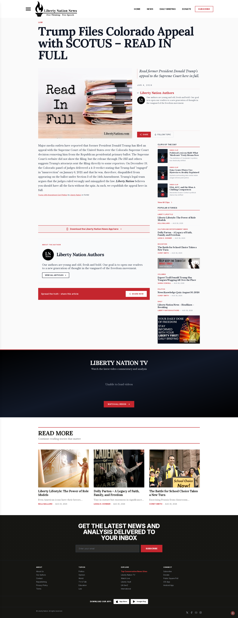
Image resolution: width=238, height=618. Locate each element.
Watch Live (125, 578)
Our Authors (41, 575)
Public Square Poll (170, 578)
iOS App (166, 582)
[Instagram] (200, 612)
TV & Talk (83, 582)
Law (80, 589)
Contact (39, 578)
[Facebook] (191, 612)
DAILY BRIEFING (168, 9)
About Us (40, 571)
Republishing (41, 582)
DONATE (186, 9)
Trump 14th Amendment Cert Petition (52, 195)
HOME (137, 9)
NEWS (150, 9)
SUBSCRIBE (204, 9)
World (81, 578)
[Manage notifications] (233, 613)
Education (83, 585)
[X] (187, 612)
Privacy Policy (42, 585)
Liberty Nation (75, 195)
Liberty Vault (126, 582)
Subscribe (151, 548)
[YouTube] (196, 612)
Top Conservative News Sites (134, 571)
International (126, 589)
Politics (81, 571)
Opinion (82, 575)
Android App (168, 585)
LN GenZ (124, 585)
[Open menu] (28, 9)
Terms (38, 589)
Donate (166, 575)
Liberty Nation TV (128, 575)
